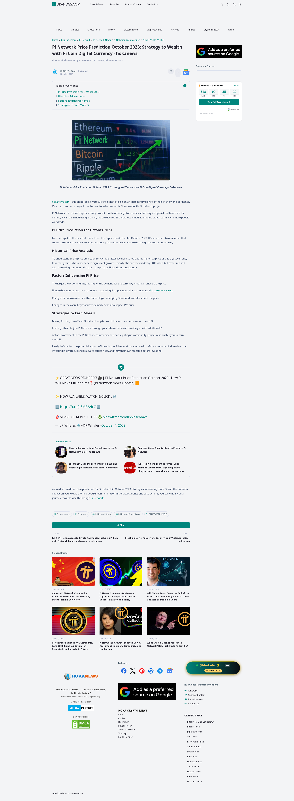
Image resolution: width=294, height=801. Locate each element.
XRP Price (192, 736)
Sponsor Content (133, 4)
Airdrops (175, 29)
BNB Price (192, 756)
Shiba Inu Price (194, 781)
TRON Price (193, 766)
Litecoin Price (194, 771)
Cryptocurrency (154, 29)
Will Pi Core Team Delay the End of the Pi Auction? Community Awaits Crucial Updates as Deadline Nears (168, 596)
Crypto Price (93, 29)
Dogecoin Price (194, 761)
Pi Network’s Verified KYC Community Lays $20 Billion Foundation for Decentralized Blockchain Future (72, 646)
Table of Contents (66, 85)
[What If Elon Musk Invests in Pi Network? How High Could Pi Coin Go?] (168, 634)
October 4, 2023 (113, 425)
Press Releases (96, 4)
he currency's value (161, 290)
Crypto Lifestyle (212, 29)
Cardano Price (194, 746)
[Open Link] (240, 4)
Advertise (114, 4)
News (59, 29)
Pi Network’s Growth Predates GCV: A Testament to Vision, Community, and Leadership (120, 646)
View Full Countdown (219, 102)
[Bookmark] (178, 71)
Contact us (193, 703)
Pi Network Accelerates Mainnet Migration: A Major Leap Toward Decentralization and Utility (118, 596)
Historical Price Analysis (72, 96)
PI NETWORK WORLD (158, 514)
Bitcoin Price (193, 726)
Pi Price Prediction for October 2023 (78, 92)
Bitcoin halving (131, 29)
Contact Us (152, 4)
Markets (75, 29)
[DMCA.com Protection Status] (81, 728)
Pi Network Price (195, 741)
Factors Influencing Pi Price (74, 100)
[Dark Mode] (222, 4)
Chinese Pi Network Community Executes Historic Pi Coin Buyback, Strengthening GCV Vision (71, 596)
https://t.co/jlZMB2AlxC (78, 407)
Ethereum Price (194, 731)
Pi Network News (103, 514)
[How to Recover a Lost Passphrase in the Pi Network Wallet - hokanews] (61, 456)
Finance (191, 29)
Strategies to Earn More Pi (73, 105)
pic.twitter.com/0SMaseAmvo (125, 417)
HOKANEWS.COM (66, 4)
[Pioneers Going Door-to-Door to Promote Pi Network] (130, 456)
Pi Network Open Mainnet (129, 514)
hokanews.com (61, 201)
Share (123, 525)
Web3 (231, 29)
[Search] (234, 4)
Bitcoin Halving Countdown (200, 721)
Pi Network (97, 498)
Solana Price (193, 751)
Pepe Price (192, 776)
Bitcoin (111, 29)
